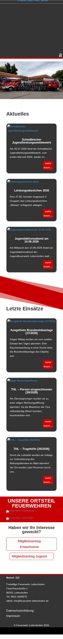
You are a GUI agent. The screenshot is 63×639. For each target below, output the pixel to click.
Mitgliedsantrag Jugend (29, 556)
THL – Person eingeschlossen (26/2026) (31, 391)
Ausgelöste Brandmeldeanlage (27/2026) (31, 331)
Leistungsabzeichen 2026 (31, 190)
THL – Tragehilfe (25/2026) (31, 449)
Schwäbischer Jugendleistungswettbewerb (31, 141)
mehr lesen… (48, 165)
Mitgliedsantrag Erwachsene (29, 544)
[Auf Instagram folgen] (35, 631)
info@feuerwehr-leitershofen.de (31, 600)
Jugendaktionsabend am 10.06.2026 (31, 240)
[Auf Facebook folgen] (27, 631)
